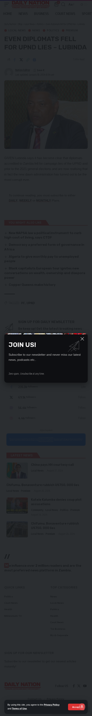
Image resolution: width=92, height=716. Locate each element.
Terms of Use (19, 708)
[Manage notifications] (82, 706)
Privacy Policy (51, 704)
